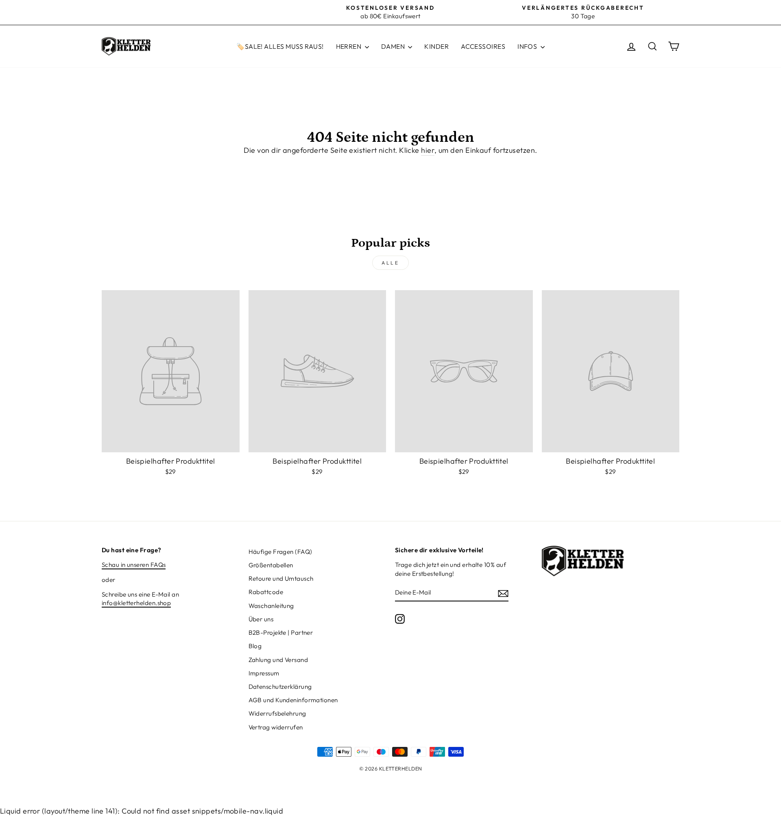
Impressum (264, 673)
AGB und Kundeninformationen (293, 700)
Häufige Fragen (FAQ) (280, 552)
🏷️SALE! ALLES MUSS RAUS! (279, 46)
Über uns (261, 619)
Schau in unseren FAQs (134, 565)
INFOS (528, 46)
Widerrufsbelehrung (277, 713)
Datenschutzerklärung (280, 686)
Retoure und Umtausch (281, 578)
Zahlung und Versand (278, 660)
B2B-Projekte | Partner (281, 632)
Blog (255, 646)
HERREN (349, 46)
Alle (390, 263)
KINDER (436, 46)
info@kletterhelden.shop (136, 603)
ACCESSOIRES (483, 46)
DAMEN (393, 46)
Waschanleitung (271, 606)
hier (427, 150)
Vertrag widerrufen (276, 727)
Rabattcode (266, 592)
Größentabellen (271, 565)
